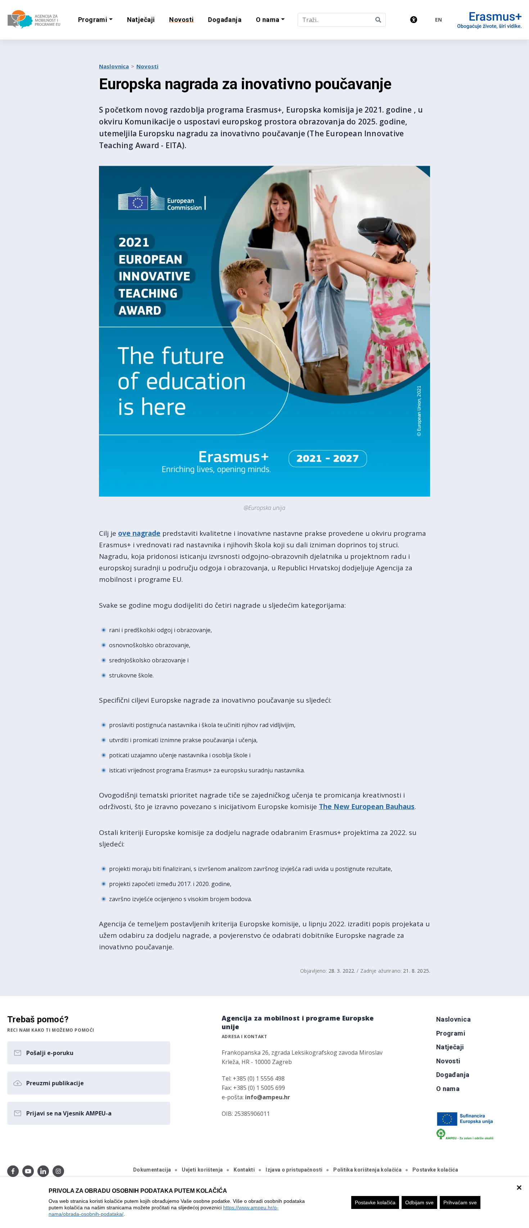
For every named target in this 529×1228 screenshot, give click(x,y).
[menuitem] (141, 20)
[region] (264, 1202)
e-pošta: (256, 1097)
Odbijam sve (419, 1202)
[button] (95, 20)
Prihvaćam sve (460, 1202)
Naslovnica (114, 66)
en (438, 19)
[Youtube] (28, 1171)
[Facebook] (13, 1171)
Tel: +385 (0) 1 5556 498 (253, 1078)
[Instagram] (58, 1171)
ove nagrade (139, 533)
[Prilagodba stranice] (413, 20)
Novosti (147, 66)
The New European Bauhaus (367, 806)
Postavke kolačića (375, 1202)
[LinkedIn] (43, 1171)
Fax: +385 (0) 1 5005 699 (253, 1088)
